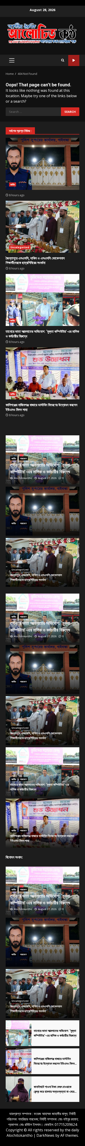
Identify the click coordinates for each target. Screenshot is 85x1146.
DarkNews (45, 1135)
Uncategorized (19, 247)
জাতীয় (12, 184)
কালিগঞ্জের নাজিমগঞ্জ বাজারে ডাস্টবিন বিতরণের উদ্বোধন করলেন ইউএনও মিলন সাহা (42, 373)
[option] (42, 459)
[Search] (62, 60)
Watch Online (73, 60)
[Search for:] (33, 111)
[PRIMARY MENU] (12, 60)
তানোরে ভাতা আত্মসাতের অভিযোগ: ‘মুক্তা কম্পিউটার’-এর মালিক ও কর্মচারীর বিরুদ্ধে (42, 300)
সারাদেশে (23, 458)
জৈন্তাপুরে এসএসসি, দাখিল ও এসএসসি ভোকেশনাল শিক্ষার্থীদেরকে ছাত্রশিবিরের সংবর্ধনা (42, 227)
